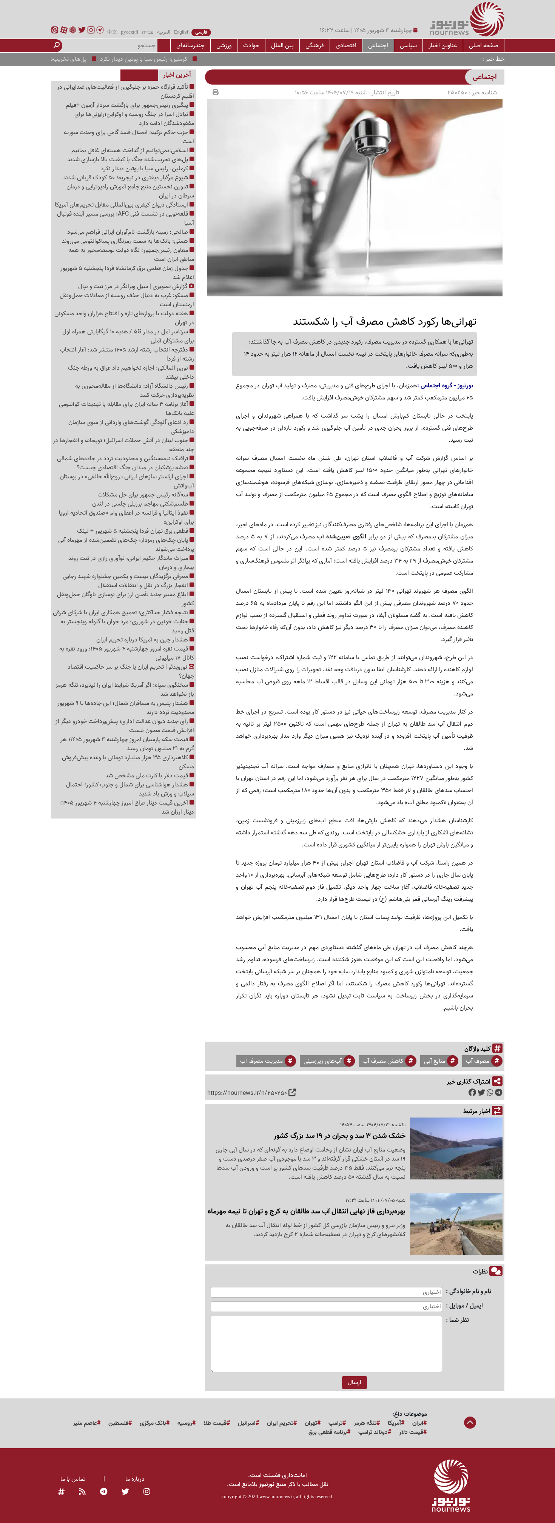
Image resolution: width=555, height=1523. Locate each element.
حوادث (251, 45)
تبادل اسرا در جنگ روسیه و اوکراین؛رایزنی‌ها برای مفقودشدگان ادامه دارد (134, 118)
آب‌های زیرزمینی (323, 1061)
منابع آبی (434, 1061)
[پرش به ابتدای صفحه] (470, 1423)
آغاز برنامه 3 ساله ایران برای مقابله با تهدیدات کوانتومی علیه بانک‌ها (126, 408)
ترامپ (335, 1423)
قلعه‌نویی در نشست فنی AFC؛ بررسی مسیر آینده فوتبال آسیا (125, 218)
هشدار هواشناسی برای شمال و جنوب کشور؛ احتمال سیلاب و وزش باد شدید (130, 789)
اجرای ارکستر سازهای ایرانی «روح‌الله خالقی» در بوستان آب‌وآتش (127, 481)
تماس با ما (72, 1479)
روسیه (184, 1423)
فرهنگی (314, 45)
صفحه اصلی (483, 45)
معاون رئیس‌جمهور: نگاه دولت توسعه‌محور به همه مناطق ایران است (131, 254)
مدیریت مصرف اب (261, 1061)
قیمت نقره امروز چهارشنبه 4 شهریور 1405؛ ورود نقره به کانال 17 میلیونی (126, 653)
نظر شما (459, 1320)
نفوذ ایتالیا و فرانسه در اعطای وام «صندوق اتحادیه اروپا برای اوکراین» (126, 517)
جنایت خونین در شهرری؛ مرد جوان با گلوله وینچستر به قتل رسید (127, 626)
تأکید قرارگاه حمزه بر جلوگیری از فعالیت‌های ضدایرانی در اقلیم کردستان (125, 91)
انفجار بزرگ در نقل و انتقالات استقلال (144, 585)
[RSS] (82, 1492)
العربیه (163, 32)
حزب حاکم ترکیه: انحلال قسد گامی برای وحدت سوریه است (129, 137)
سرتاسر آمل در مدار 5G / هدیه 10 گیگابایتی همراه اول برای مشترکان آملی (128, 336)
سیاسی (408, 45)
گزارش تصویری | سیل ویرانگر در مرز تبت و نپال (133, 286)
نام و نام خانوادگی (470, 1291)
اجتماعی (378, 45)
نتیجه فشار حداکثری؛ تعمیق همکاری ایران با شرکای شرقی (121, 613)
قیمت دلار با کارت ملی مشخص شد (147, 776)
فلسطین (118, 1423)
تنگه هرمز (365, 1423)
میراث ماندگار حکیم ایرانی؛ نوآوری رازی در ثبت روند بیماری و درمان (131, 562)
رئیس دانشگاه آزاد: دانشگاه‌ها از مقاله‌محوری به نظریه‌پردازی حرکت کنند (134, 390)
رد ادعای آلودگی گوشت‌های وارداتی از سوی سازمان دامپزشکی (131, 427)
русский (129, 32)
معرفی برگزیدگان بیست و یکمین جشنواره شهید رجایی (126, 576)
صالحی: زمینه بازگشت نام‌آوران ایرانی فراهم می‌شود (128, 232)
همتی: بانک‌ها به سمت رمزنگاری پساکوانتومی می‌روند (126, 241)
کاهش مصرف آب (382, 1061)
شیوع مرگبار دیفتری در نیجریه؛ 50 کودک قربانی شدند (126, 178)
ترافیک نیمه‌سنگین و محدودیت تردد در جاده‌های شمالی (123, 459)
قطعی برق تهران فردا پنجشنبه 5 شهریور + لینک (133, 531)
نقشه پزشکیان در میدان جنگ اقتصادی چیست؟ (133, 468)
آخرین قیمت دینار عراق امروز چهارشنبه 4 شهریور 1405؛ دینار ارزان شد (127, 807)
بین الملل (282, 45)
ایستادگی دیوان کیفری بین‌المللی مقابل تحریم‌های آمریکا (122, 205)
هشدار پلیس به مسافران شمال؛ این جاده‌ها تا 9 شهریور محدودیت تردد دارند (125, 707)
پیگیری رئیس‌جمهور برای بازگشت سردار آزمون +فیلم (128, 105)
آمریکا (394, 1423)
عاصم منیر (85, 1423)
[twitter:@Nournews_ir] (125, 1492)
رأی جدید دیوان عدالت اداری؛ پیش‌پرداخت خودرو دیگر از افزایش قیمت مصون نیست (124, 726)
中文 (112, 32)
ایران (417, 1423)
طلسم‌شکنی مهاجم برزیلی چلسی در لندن (141, 504)
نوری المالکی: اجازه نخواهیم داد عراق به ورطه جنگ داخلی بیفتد (131, 372)
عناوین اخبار (443, 45)
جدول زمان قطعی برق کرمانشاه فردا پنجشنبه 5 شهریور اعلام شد (127, 273)
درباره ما (135, 1479)
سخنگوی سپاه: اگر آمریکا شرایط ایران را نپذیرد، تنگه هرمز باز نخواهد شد (124, 689)
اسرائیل (247, 1423)
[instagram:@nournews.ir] (146, 1492)
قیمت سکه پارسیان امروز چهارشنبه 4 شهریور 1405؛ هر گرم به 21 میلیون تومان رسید (127, 744)
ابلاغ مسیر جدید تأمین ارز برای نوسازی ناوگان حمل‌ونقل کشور (125, 599)
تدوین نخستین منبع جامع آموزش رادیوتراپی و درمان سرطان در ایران (130, 191)
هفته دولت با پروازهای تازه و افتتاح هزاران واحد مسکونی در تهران (124, 318)
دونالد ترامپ (373, 1432)
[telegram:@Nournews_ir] (103, 1492)
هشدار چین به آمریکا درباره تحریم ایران (143, 640)
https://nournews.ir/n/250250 (247, 1093)
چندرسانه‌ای (190, 45)
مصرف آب (477, 1061)
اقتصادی (346, 45)
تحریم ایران (280, 1423)
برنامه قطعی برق (327, 1432)
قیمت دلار (411, 1432)
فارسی (201, 32)
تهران (311, 1423)
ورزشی (223, 45)
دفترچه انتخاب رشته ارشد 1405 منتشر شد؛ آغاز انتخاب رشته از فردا (127, 354)
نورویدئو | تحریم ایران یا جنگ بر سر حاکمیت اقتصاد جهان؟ (131, 671)
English (182, 32)
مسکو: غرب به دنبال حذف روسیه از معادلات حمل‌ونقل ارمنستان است (127, 300)
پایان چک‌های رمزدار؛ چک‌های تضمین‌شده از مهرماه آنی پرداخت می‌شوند (126, 544)
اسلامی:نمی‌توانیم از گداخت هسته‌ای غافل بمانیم (130, 151)
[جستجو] (56, 45)
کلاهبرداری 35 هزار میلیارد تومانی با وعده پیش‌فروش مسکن (128, 762)
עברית (147, 32)
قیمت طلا (215, 1423)
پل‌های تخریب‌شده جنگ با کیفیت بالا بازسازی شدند (128, 160)
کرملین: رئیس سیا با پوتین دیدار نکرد (165, 59)
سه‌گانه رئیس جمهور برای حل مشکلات (143, 495)
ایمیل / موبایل (466, 1306)
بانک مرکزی (153, 1423)
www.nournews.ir (276, 1496)
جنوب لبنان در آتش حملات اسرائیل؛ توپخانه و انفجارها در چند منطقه (123, 445)
